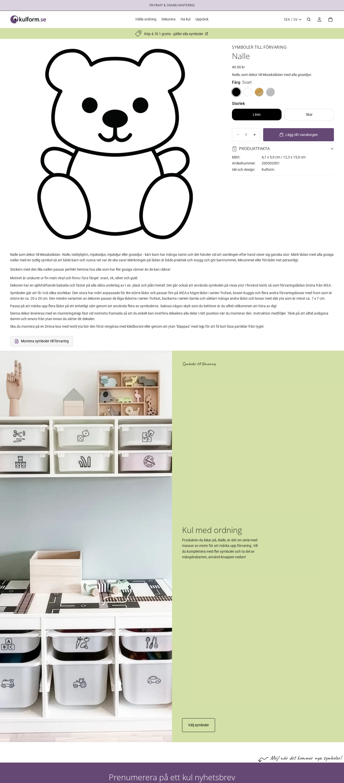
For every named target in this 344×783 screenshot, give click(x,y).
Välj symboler (198, 725)
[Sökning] (308, 19)
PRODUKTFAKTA (254, 148)
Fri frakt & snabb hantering (172, 5)
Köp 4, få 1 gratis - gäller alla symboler (174, 34)
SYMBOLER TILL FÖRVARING (259, 47)
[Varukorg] (330, 19)
